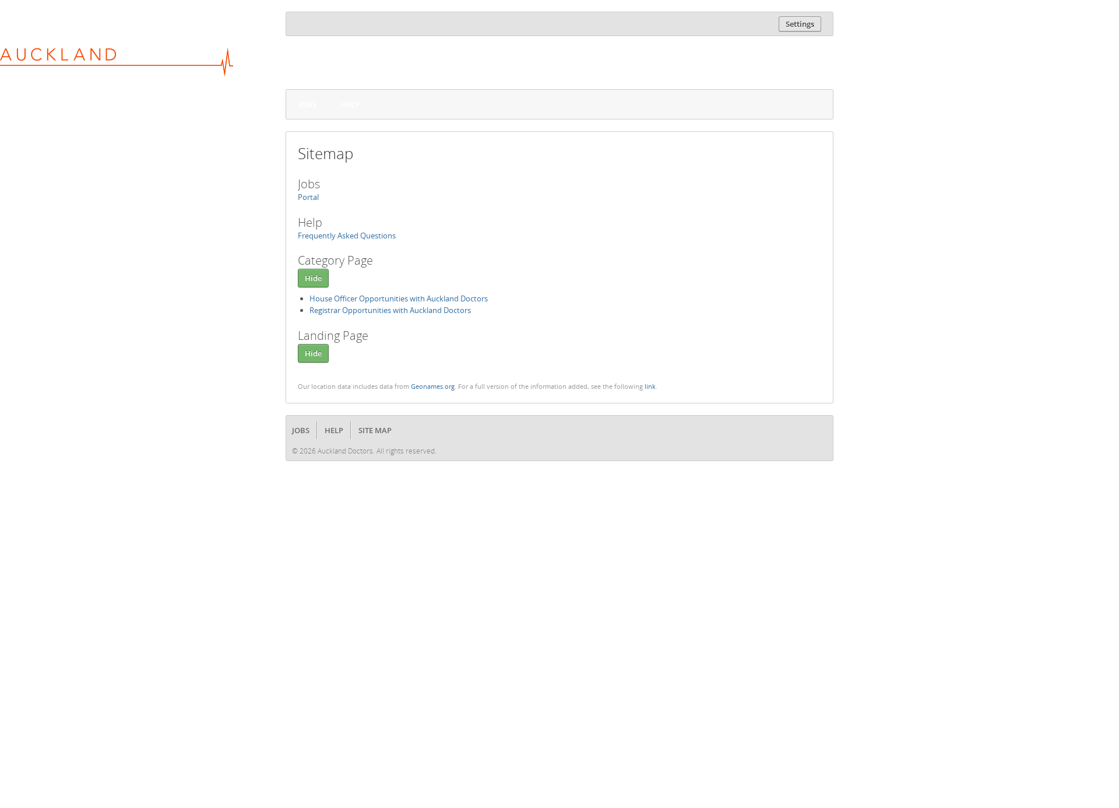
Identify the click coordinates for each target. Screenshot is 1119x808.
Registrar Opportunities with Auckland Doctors (390, 310)
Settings (800, 24)
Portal (308, 197)
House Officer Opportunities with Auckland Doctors (398, 298)
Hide (313, 278)
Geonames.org (433, 386)
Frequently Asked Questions (347, 235)
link (650, 386)
